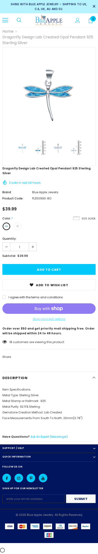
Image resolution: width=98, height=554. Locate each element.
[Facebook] (6, 478)
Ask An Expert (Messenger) (49, 437)
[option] (49, 94)
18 (10, 342)
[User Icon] (77, 20)
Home (8, 31)
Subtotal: (9, 256)
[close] (94, 6)
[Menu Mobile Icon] (5, 20)
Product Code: (12, 198)
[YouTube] (43, 478)
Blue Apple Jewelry (45, 192)
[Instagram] (19, 478)
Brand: (7, 192)
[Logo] (49, 20)
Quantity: (9, 239)
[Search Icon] (19, 20)
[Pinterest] (31, 478)
